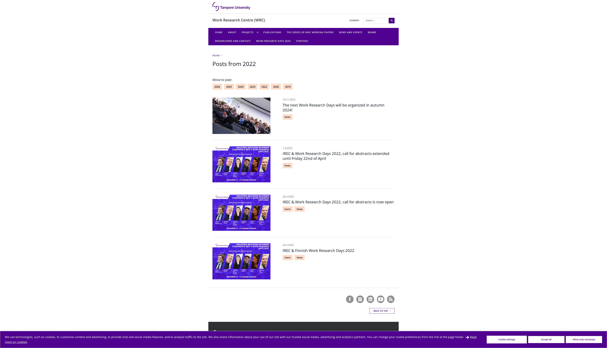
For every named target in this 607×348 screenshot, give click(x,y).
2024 (241, 86)
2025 (229, 86)
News (287, 116)
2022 (264, 86)
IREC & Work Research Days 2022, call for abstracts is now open (338, 201)
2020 (276, 86)
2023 (252, 86)
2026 (217, 86)
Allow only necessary (584, 339)
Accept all (546, 339)
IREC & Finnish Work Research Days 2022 (318, 250)
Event (288, 209)
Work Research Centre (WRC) (238, 20)
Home (216, 55)
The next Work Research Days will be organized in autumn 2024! (333, 107)
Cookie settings (506, 339)
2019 (288, 86)
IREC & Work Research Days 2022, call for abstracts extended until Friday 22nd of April (336, 156)
